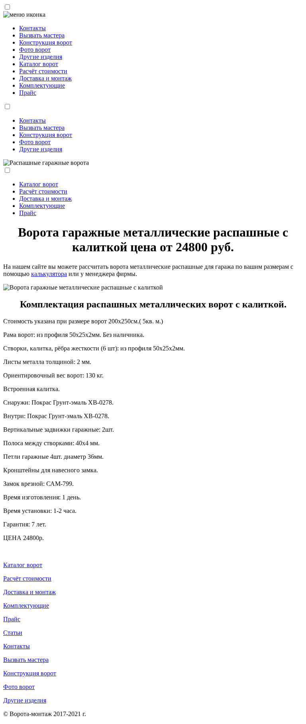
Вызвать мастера (42, 35)
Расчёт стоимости (43, 71)
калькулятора (49, 273)
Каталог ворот (38, 64)
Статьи (12, 632)
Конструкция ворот (45, 42)
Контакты (32, 28)
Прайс (27, 92)
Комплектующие (42, 85)
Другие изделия (40, 56)
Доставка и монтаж (45, 78)
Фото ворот (35, 49)
